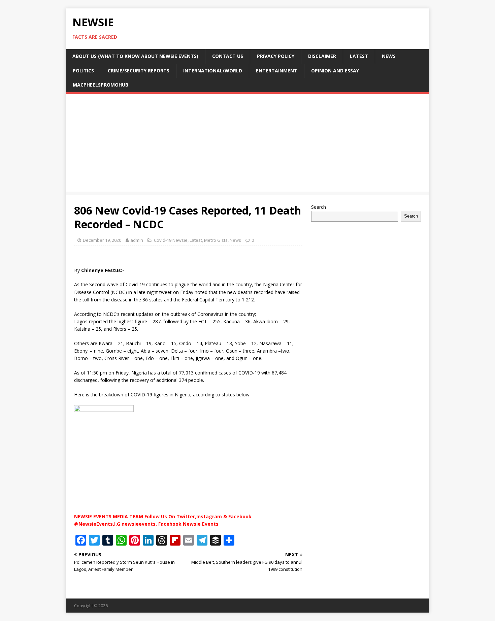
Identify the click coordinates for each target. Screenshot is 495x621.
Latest (359, 56)
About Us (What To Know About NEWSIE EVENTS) (135, 56)
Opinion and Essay (335, 70)
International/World (212, 70)
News (389, 56)
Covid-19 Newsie (171, 240)
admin (136, 240)
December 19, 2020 (102, 240)
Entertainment (276, 70)
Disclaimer (322, 56)
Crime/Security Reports (138, 70)
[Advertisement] (247, 144)
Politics (83, 70)
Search (318, 207)
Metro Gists (216, 240)
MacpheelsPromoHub (100, 84)
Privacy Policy (275, 56)
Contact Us (227, 56)
